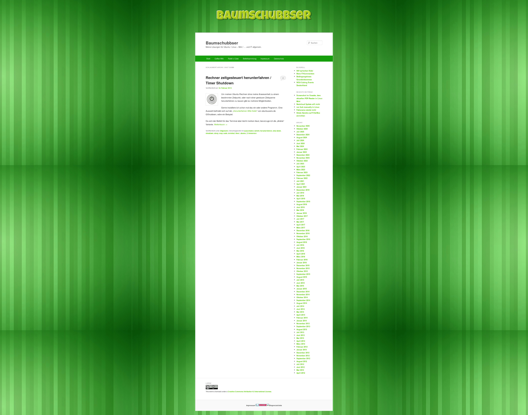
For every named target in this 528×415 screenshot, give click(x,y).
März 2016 (300, 256)
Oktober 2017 (302, 216)
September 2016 (303, 239)
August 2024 (301, 137)
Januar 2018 (301, 213)
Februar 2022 (301, 178)
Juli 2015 (300, 280)
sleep (216, 133)
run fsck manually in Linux (307, 107)
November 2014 (303, 294)
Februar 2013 (301, 346)
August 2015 (301, 277)
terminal (231, 133)
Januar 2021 (301, 186)
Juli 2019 (300, 192)
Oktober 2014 (302, 297)
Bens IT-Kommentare (305, 73)
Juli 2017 (300, 219)
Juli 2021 (300, 181)
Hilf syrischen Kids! (304, 70)
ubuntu (243, 133)
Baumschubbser (222, 43)
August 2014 (301, 303)
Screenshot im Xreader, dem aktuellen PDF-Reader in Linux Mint (309, 98)
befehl (257, 130)
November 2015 (303, 268)
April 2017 (300, 224)
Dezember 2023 (302, 155)
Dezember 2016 (302, 230)
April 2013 (300, 341)
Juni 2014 (300, 309)
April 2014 (300, 314)
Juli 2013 (300, 332)
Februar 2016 (301, 259)
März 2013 (300, 343)
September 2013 (303, 326)
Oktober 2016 (302, 236)
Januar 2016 (301, 262)
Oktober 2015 (302, 271)
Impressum (265, 58)
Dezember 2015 (302, 265)
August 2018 (301, 204)
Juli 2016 (300, 245)
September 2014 (303, 300)
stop (221, 133)
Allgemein (224, 130)
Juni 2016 (300, 248)
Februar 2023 (301, 172)
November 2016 (303, 233)
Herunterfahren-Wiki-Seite (245, 110)
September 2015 (303, 274)
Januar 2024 (301, 152)
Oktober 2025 (302, 128)
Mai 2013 (300, 338)
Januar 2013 (301, 349)
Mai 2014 (300, 312)
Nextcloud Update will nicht (308, 104)
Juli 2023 (300, 163)
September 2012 (303, 358)
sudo (225, 133)
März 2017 (300, 227)
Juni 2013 (300, 335)
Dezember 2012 (302, 352)
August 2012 (301, 361)
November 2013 (303, 323)
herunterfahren (266, 130)
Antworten (251, 133)
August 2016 (301, 242)
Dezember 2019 (302, 190)
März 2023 (300, 169)
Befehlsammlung (249, 58)
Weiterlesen (220, 124)
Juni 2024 (300, 143)
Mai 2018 (300, 210)
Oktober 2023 (302, 160)
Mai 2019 (300, 195)
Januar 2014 (301, 320)
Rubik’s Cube (233, 58)
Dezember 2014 (302, 291)
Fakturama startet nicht (306, 110)
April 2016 (300, 253)
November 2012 (303, 355)
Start (208, 58)
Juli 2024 (300, 140)
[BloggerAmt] (274, 405)
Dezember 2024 (302, 134)
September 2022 (303, 175)
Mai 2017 (300, 221)
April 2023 (300, 166)
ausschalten (249, 130)
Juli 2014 (300, 306)
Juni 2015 (300, 283)
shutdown (209, 133)
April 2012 (300, 373)
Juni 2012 (300, 367)
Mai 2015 (300, 285)
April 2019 (300, 198)
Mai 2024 (300, 146)
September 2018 (303, 201)
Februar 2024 (301, 149)
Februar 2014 (301, 317)
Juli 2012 (300, 364)
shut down (277, 130)
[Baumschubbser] (264, 26)
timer (237, 133)
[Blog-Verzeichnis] (261, 405)
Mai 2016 (300, 250)
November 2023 (303, 157)
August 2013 (301, 329)
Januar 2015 (301, 288)
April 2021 (300, 184)
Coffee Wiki (219, 58)
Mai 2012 (300, 370)
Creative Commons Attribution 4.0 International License (249, 391)
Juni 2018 (300, 207)
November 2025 (303, 126)
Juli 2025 (300, 131)
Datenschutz (279, 58)
